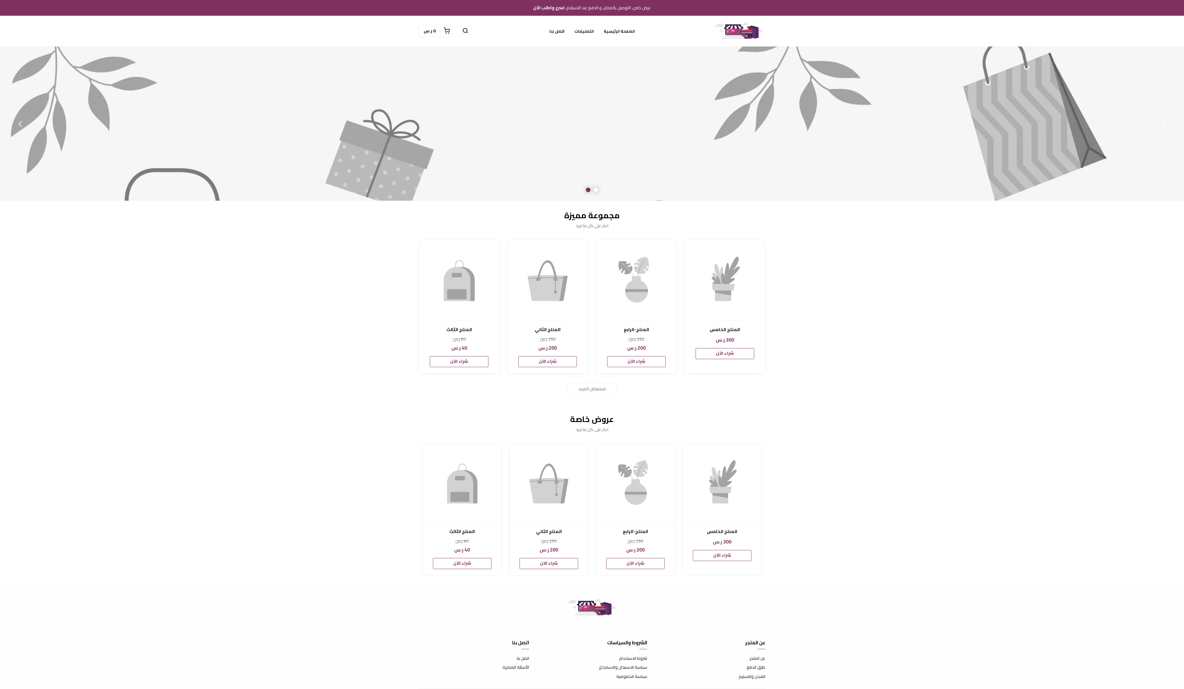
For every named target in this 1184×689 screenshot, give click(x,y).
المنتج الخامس (725, 329)
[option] (592, 124)
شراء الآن (725, 353)
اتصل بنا (557, 31)
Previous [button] (1164, 123)
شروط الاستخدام (633, 658)
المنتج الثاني (548, 329)
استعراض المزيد (592, 389)
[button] (465, 31)
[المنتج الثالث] (459, 280)
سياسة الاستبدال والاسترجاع (623, 667)
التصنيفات (584, 31)
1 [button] (596, 190)
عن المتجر (757, 658)
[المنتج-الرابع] (636, 280)
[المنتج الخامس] (725, 280)
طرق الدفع (756, 667)
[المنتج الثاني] (548, 280)
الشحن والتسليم (752, 677)
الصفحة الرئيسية (619, 31)
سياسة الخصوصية (631, 677)
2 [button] (588, 190)
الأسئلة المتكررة (516, 667)
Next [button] (20, 123)
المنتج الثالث (459, 329)
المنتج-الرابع (636, 329)
